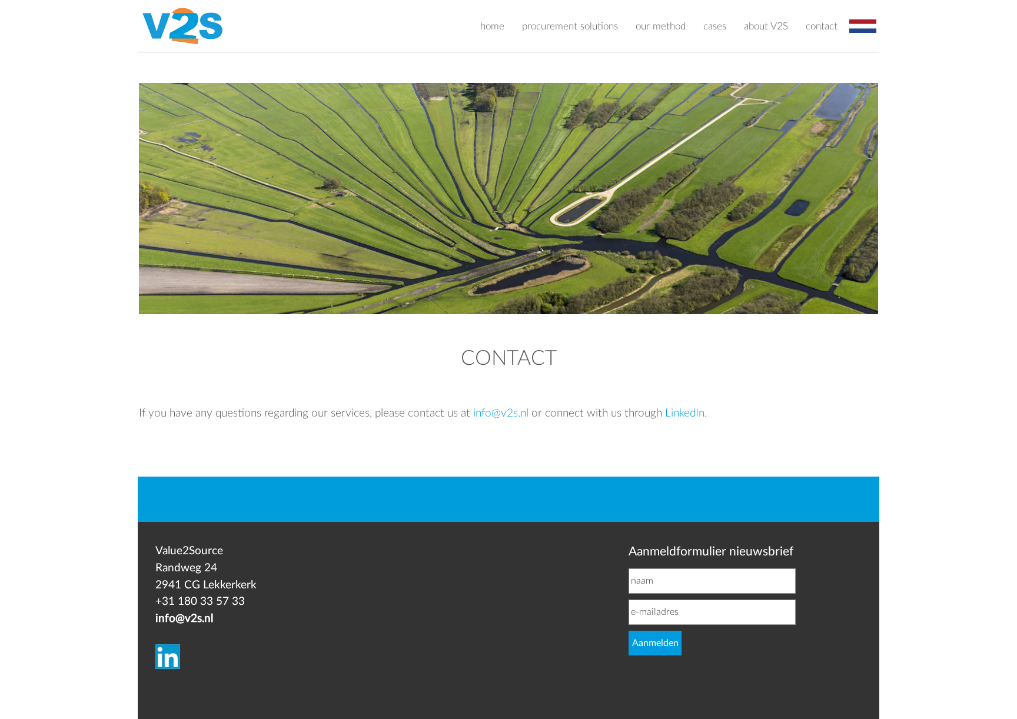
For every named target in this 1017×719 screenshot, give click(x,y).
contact (821, 26)
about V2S (766, 26)
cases (714, 26)
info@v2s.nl (501, 413)
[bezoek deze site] (167, 641)
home (492, 26)
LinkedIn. (686, 413)
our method (661, 26)
